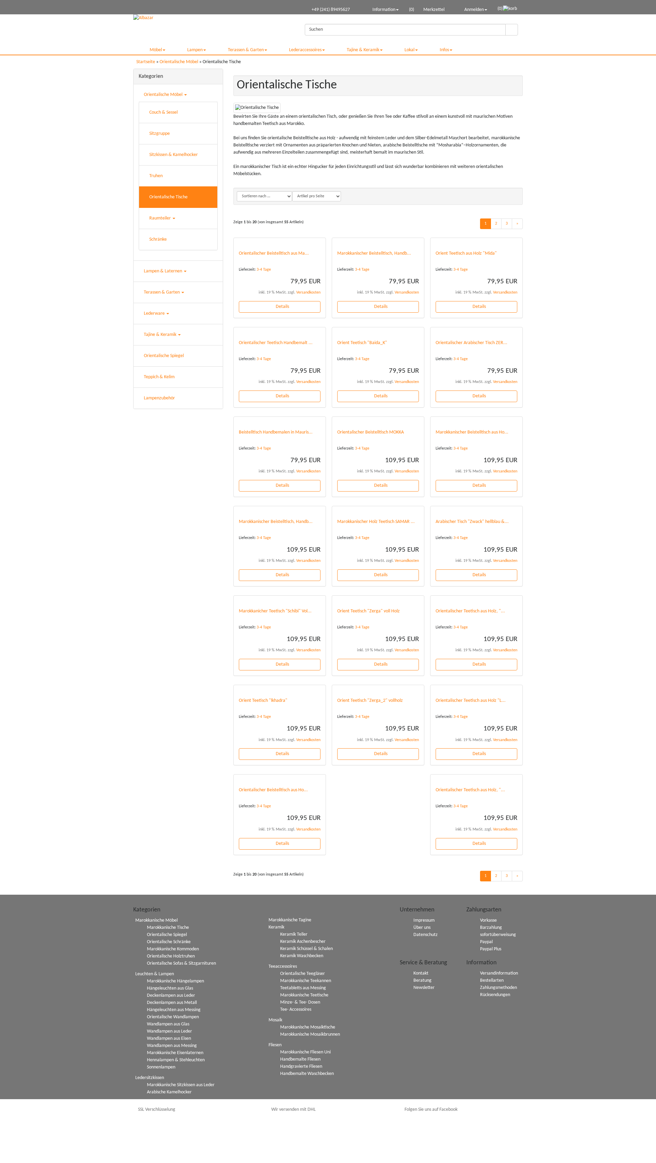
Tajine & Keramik (363, 50)
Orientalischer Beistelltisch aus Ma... (274, 253)
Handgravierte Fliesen (301, 1066)
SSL (156, 1109)
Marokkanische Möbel (156, 920)
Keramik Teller (294, 934)
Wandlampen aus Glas (168, 1024)
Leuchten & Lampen (154, 974)
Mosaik (275, 1020)
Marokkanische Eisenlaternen (175, 1052)
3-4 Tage (264, 270)
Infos (444, 50)
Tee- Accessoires (295, 1009)
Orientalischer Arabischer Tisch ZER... (471, 342)
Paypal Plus (490, 949)
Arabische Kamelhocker (169, 1092)
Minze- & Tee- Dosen (300, 1002)
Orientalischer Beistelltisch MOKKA (370, 432)
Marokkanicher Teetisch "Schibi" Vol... (275, 611)
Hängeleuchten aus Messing (174, 1009)
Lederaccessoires (305, 50)
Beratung (422, 980)
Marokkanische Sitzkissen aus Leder (181, 1085)
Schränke (158, 239)
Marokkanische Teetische (304, 995)
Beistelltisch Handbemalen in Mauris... (276, 432)
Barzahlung (491, 927)
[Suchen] (511, 30)
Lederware (155, 313)
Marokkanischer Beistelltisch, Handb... (374, 253)
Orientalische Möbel (163, 94)
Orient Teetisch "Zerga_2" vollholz (370, 700)
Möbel (156, 50)
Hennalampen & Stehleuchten (176, 1060)
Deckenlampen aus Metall (172, 1002)
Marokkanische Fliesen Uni (305, 1052)
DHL (293, 1109)
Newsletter (424, 987)
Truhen (156, 176)
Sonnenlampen (161, 1067)
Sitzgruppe (159, 133)
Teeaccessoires (283, 966)
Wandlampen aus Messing (172, 1045)
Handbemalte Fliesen (300, 1059)
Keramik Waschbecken (301, 956)
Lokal (409, 50)
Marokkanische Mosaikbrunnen (310, 1034)
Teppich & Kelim (159, 377)
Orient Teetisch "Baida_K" (362, 342)
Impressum (424, 920)
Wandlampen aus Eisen (169, 1038)
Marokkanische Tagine (290, 920)
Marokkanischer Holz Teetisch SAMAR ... (376, 521)
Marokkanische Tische (168, 927)
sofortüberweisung (498, 934)
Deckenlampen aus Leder (171, 995)
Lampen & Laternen (163, 271)
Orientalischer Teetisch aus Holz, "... (470, 611)
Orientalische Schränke (169, 942)
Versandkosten (308, 292)
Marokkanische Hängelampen (175, 981)
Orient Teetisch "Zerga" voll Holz (368, 611)
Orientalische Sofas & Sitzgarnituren (181, 963)
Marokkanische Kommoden (173, 949)
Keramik (276, 927)
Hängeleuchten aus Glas (170, 988)
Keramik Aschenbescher (303, 941)
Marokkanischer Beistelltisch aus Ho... (472, 432)
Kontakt (420, 973)
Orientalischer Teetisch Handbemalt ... (276, 342)
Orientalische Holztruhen (171, 956)
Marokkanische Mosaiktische (307, 1027)
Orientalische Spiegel (164, 355)
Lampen (195, 50)
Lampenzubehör (159, 398)
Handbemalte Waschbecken (307, 1073)
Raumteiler (160, 218)
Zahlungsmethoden (498, 987)
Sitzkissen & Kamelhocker (173, 154)
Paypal (486, 942)
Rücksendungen (495, 994)
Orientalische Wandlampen (173, 1017)
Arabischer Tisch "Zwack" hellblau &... (472, 521)
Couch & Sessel (163, 112)
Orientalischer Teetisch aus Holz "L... (471, 700)
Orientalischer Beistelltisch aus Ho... (273, 790)
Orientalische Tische (168, 197)
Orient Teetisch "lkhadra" (263, 700)
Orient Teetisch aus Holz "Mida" (466, 253)
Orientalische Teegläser (302, 973)
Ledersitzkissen (149, 1077)
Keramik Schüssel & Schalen (306, 948)
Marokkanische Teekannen (305, 980)
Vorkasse (488, 920)
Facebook (431, 1109)
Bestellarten (492, 980)
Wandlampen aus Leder (169, 1031)
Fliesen (275, 1045)
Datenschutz (425, 934)
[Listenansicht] (514, 196)
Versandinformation (499, 973)
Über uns (421, 927)
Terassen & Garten (246, 50)
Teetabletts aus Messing (303, 988)
